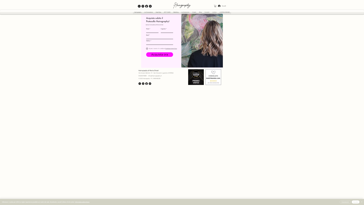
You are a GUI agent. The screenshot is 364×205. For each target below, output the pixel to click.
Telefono (148, 40)
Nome (147, 28)
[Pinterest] (150, 6)
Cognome (163, 28)
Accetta (355, 202)
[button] (215, 6)
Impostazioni (345, 202)
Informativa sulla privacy (82, 202)
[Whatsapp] (139, 6)
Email (147, 35)
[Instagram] (143, 6)
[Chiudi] (362, 201)
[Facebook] (146, 6)
